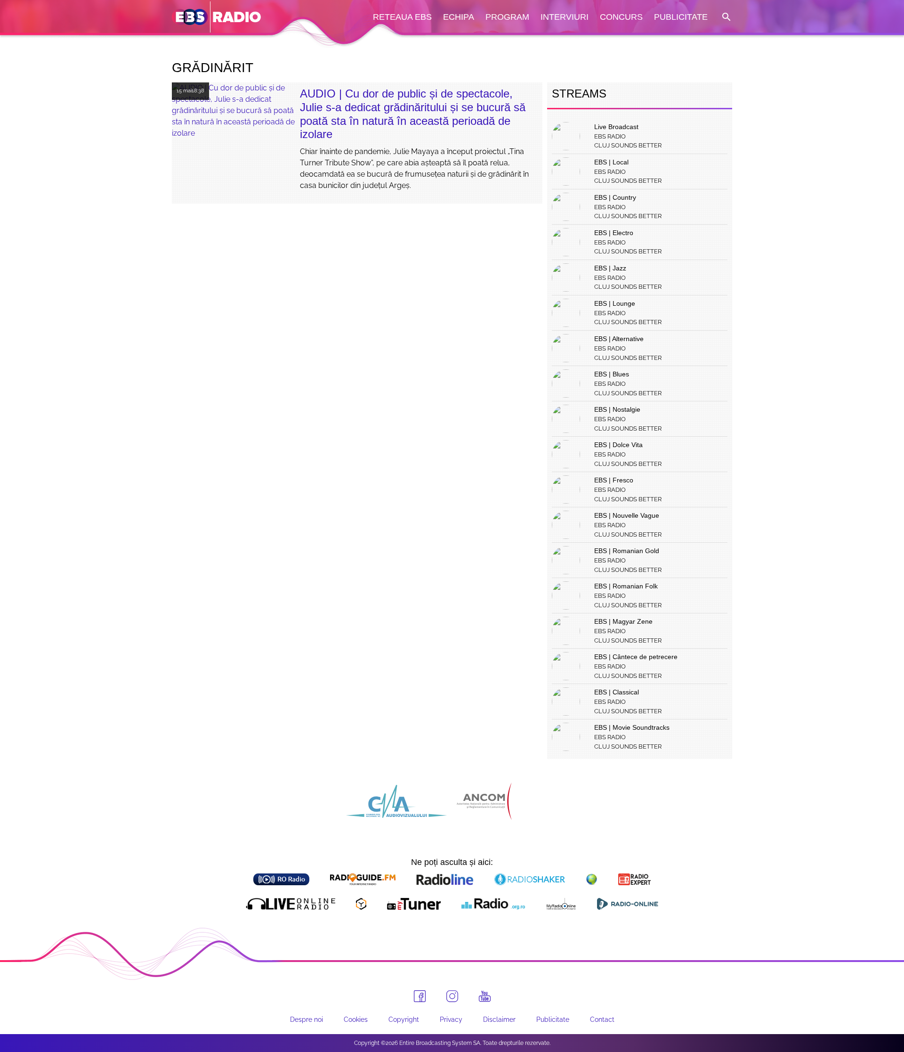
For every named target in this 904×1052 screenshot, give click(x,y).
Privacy (451, 1019)
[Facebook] (420, 996)
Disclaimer (499, 1019)
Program (507, 17)
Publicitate (681, 17)
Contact (602, 1019)
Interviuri (565, 17)
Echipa (458, 17)
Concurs (621, 17)
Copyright (403, 1019)
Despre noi (306, 1019)
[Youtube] (485, 996)
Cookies (356, 1019)
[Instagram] (452, 996)
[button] (725, 17)
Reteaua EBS (402, 17)
